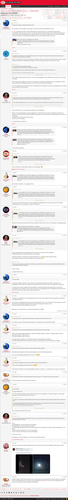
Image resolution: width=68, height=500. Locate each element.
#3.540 (65, 476)
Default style (4, 498)
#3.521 (65, 20)
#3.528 (65, 207)
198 (25, 17)
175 (10, 17)
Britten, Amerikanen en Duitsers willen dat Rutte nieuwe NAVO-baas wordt (34, 129)
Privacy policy (53, 498)
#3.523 (65, 93)
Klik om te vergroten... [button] (39, 75)
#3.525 (65, 151)
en (18, 439)
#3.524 (65, 127)
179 (20, 17)
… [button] (8, 17)
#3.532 (65, 313)
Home (3, 6)
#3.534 (65, 343)
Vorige (3, 17)
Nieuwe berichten (4, 8)
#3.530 (65, 274)
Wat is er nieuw (15, 6)
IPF (46, 480)
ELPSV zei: (15, 23)
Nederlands (11, 498)
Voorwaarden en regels (45, 498)
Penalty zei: (15, 153)
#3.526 (65, 172)
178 (18, 17)
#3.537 (65, 384)
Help (58, 498)
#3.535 (65, 358)
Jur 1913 (14, 31)
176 (13, 17)
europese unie (16, 15)
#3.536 (65, 372)
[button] (20, 6)
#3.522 (65, 51)
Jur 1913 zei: (15, 53)
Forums (8, 6)
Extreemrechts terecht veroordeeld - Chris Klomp (28, 226)
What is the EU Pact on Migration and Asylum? (27, 39)
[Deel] (63, 20)
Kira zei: (14, 95)
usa (25, 15)
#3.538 (65, 413)
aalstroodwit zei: (16, 189)
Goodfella (4, 15)
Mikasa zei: (15, 262)
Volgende (29, 17)
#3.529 (65, 235)
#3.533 (65, 325)
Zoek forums (11, 8)
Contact (38, 498)
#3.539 (65, 443)
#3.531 (65, 295)
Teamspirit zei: (15, 327)
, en (19, 169)
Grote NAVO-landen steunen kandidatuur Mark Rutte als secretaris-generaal (34, 139)
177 (15, 17)
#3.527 (65, 187)
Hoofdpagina (62, 498)
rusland (21, 15)
